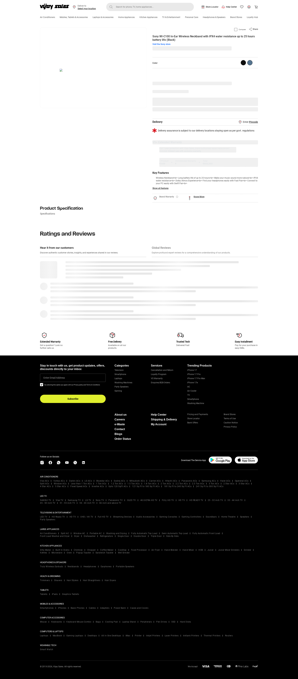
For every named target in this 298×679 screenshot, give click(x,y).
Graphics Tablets (70, 594)
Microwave (57, 553)
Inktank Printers (191, 635)
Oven (69, 553)
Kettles (43, 553)
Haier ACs (225, 481)
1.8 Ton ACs (150, 483)
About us (121, 414)
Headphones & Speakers (214, 17)
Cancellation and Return (162, 370)
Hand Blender (171, 550)
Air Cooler (191, 391)
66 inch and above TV (110, 503)
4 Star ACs (45, 486)
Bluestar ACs (102, 481)
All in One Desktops (111, 635)
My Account (158, 424)
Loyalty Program (158, 374)
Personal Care (191, 17)
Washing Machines (123, 382)
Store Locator (212, 7)
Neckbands (73, 566)
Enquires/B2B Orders (160, 382)
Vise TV (59, 500)
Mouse (43, 622)
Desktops (92, 635)
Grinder (247, 550)
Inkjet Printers (153, 635)
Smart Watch (46, 649)
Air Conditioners (47, 17)
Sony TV (100, 500)
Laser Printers (172, 635)
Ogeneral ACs (242, 481)
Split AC (65, 533)
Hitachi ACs (171, 481)
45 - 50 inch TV (47, 503)
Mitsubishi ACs (137, 481)
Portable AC (96, 533)
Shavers (58, 580)
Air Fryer (155, 550)
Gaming (118, 391)
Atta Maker (45, 550)
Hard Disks (185, 622)
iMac (128, 635)
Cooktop (122, 550)
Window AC (79, 533)
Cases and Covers (139, 608)
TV (188, 395)
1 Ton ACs (101, 483)
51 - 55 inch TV (67, 503)
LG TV (88, 500)
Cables (92, 608)
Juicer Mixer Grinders (229, 550)
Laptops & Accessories (103, 17)
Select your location (87, 8)
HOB (200, 550)
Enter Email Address (54, 377)
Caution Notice (231, 422)
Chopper (91, 550)
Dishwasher (90, 536)
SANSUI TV (45, 500)
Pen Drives (161, 622)
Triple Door (156, 536)
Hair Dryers (110, 580)
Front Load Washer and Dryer (55, 536)
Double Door (140, 536)
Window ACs (60, 483)
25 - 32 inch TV (215, 500)
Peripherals (146, 622)
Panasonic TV (115, 500)
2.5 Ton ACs (198, 483)
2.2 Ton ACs (182, 483)
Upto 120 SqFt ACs (118, 486)
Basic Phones (77, 608)
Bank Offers (192, 422)
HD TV (181, 500)
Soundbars (211, 517)
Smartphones (47, 608)
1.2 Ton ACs (117, 483)
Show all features (160, 188)
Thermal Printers (212, 635)
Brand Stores (236, 17)
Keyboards (56, 622)
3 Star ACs (244, 483)
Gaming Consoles (168, 517)
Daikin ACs (74, 481)
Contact (120, 429)
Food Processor (139, 550)
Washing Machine (195, 403)
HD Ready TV (58, 517)
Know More (199, 197)
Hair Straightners (91, 580)
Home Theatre (228, 517)
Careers (120, 419)
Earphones (106, 566)
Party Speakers (121, 387)
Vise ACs (44, 481)
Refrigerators (106, 536)
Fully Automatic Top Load (144, 533)
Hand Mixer (188, 550)
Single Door (123, 536)
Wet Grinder (124, 553)
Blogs (118, 434)
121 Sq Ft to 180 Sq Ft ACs (146, 486)
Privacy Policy (230, 427)
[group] (243, 62)
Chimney (78, 550)
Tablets (43, 594)
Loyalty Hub (252, 17)
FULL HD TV (168, 500)
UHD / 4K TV (86, 517)
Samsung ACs (209, 481)
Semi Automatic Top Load (175, 533)
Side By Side (172, 536)
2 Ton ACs (166, 483)
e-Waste (120, 424)
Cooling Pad (111, 622)
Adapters (104, 608)
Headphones (89, 566)
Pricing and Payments (197, 414)
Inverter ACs (98, 486)
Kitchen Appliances (148, 17)
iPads (55, 594)
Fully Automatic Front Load (206, 533)
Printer (138, 635)
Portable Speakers (125, 566)
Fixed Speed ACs (78, 486)
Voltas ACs (59, 481)
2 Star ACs (228, 483)
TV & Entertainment (171, 17)
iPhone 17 (192, 370)
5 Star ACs (60, 486)
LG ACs (88, 481)
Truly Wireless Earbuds (51, 566)
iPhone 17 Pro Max (196, 378)
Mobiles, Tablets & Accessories (74, 17)
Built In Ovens (62, 550)
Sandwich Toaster (104, 553)
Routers (229, 635)
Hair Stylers (72, 580)
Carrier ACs (155, 481)
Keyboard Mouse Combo (78, 622)
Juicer (210, 550)
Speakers (244, 517)
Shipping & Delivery (164, 419)
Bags (98, 622)
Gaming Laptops (74, 635)
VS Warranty (157, 378)
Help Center (231, 7)
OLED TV (131, 500)
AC (188, 387)
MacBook (57, 635)
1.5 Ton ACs (133, 483)
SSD (173, 622)
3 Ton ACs (214, 483)
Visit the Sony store (161, 44)
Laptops (118, 378)
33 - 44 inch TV (235, 500)
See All (253, 109)
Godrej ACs (119, 481)
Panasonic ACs (189, 481)
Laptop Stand (129, 622)
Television (119, 370)
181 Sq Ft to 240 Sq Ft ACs (177, 486)
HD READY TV (196, 500)
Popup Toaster (83, 553)
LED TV (43, 517)
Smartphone (120, 374)
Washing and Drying (116, 533)
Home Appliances (126, 17)
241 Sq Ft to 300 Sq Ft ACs (209, 486)
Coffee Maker (106, 550)
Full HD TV (103, 517)
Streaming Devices (122, 517)
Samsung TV (74, 500)
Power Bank (120, 608)
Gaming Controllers (191, 517)
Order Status (123, 438)
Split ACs (44, 483)
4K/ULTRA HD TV (148, 500)
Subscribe (72, 398)
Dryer (77, 536)
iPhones (62, 608)
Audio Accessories (145, 517)
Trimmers (45, 580)
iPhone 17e (192, 382)
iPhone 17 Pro (194, 374)
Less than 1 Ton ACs (81, 483)
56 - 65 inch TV (87, 503)
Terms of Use (230, 418)
